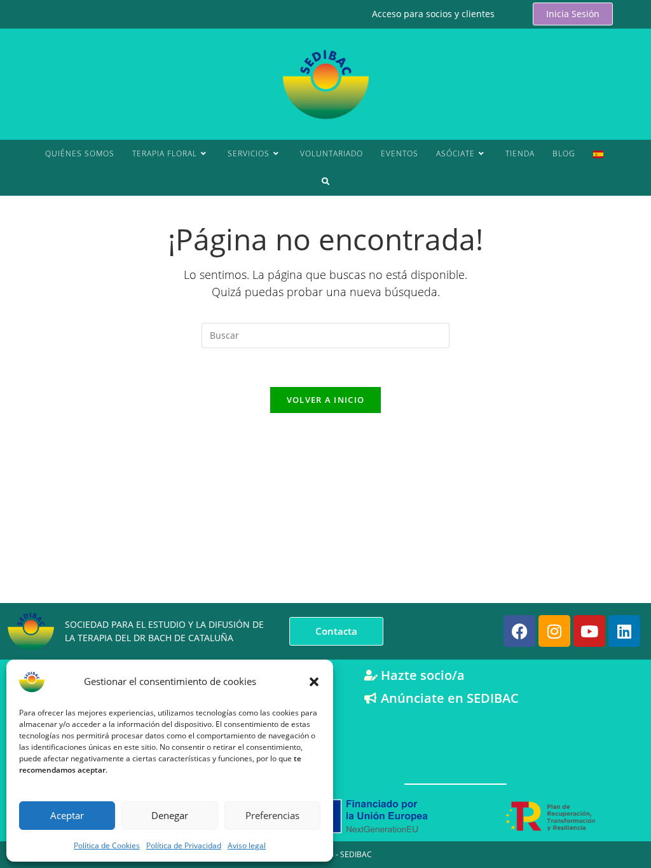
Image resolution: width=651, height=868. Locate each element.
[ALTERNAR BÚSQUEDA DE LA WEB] (326, 182)
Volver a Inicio (326, 399)
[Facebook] (519, 631)
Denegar (169, 815)
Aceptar (67, 815)
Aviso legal (247, 845)
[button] (314, 681)
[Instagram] (554, 631)
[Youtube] (589, 631)
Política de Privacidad (183, 845)
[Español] (598, 154)
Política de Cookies (107, 845)
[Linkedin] (624, 631)
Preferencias (272, 815)
